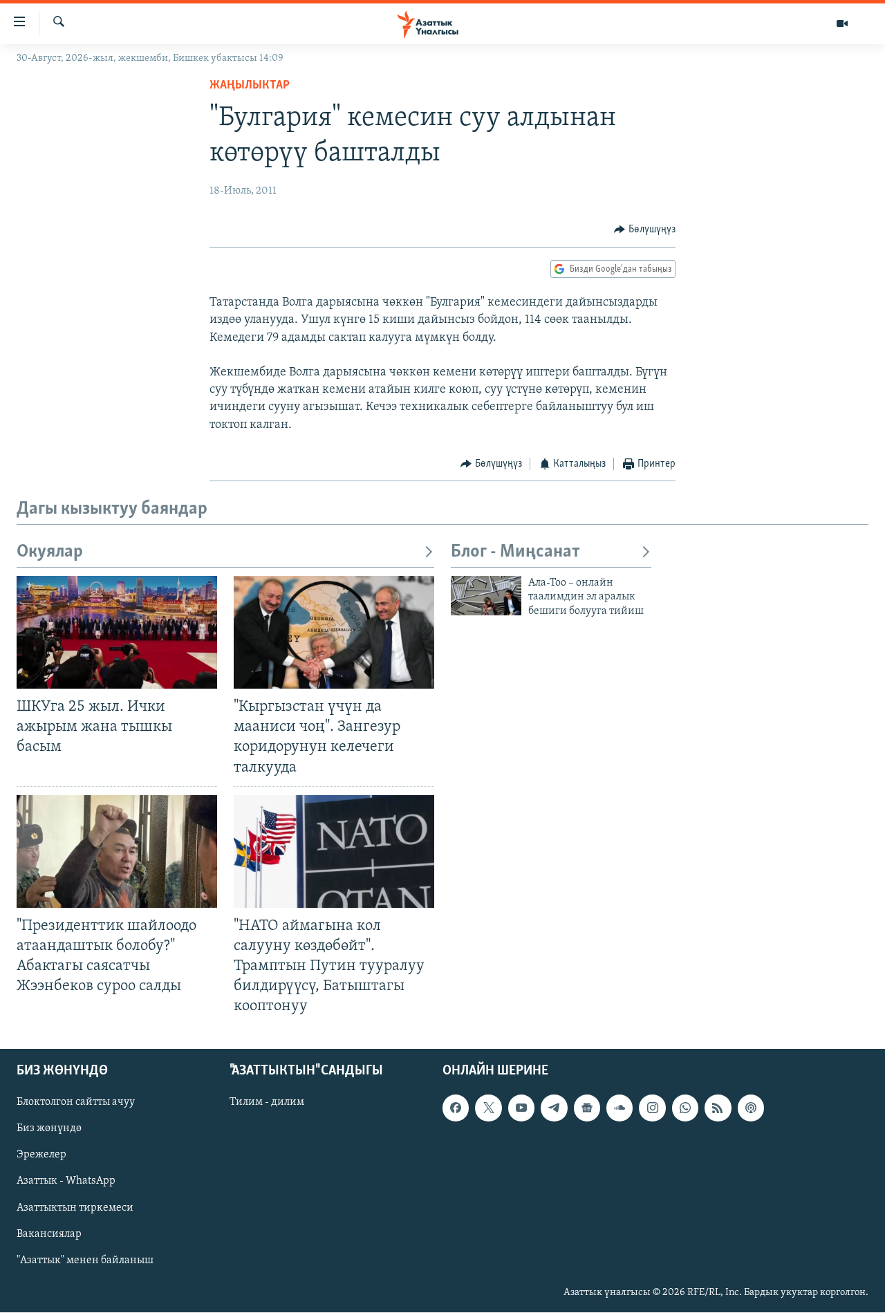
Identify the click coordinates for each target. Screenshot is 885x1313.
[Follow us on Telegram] (554, 1108)
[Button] (645, 230)
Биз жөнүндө (49, 1129)
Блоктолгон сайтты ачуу (76, 1102)
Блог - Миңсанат (515, 552)
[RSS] (718, 1108)
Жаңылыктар (249, 86)
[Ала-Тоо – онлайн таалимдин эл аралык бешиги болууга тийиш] (486, 595)
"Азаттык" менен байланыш (85, 1260)
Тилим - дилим (267, 1102)
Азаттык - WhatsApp (66, 1181)
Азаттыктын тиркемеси (75, 1207)
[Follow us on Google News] (587, 1108)
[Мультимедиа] (842, 23)
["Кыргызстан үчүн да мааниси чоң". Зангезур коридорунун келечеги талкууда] (334, 632)
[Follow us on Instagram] (652, 1108)
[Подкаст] (751, 1108)
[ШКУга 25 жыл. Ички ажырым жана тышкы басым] (117, 632)
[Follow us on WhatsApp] (685, 1108)
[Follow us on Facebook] (455, 1108)
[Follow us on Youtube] (521, 1108)
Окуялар (50, 552)
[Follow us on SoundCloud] (619, 1108)
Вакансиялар (49, 1234)
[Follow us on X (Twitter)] (488, 1108)
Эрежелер (41, 1155)
